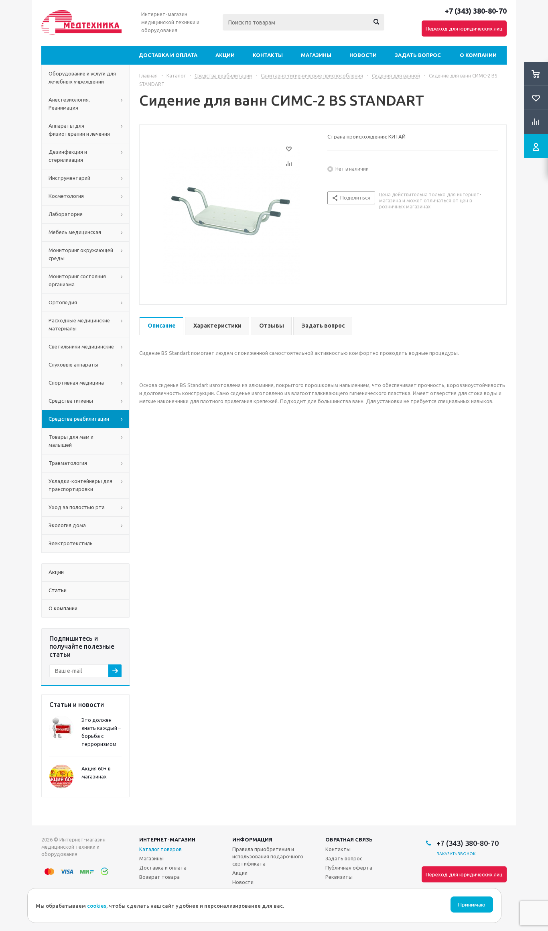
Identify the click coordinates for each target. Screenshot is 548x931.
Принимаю (471, 905)
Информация (252, 839)
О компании (478, 55)
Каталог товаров (160, 849)
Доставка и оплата (167, 55)
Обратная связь (349, 839)
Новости (363, 55)
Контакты (268, 55)
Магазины (316, 55)
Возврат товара (159, 877)
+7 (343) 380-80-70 (476, 10)
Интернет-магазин (167, 839)
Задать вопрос (418, 55)
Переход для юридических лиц (464, 28)
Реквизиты (339, 877)
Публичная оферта (348, 867)
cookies (96, 906)
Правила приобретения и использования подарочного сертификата (267, 856)
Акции (225, 55)
